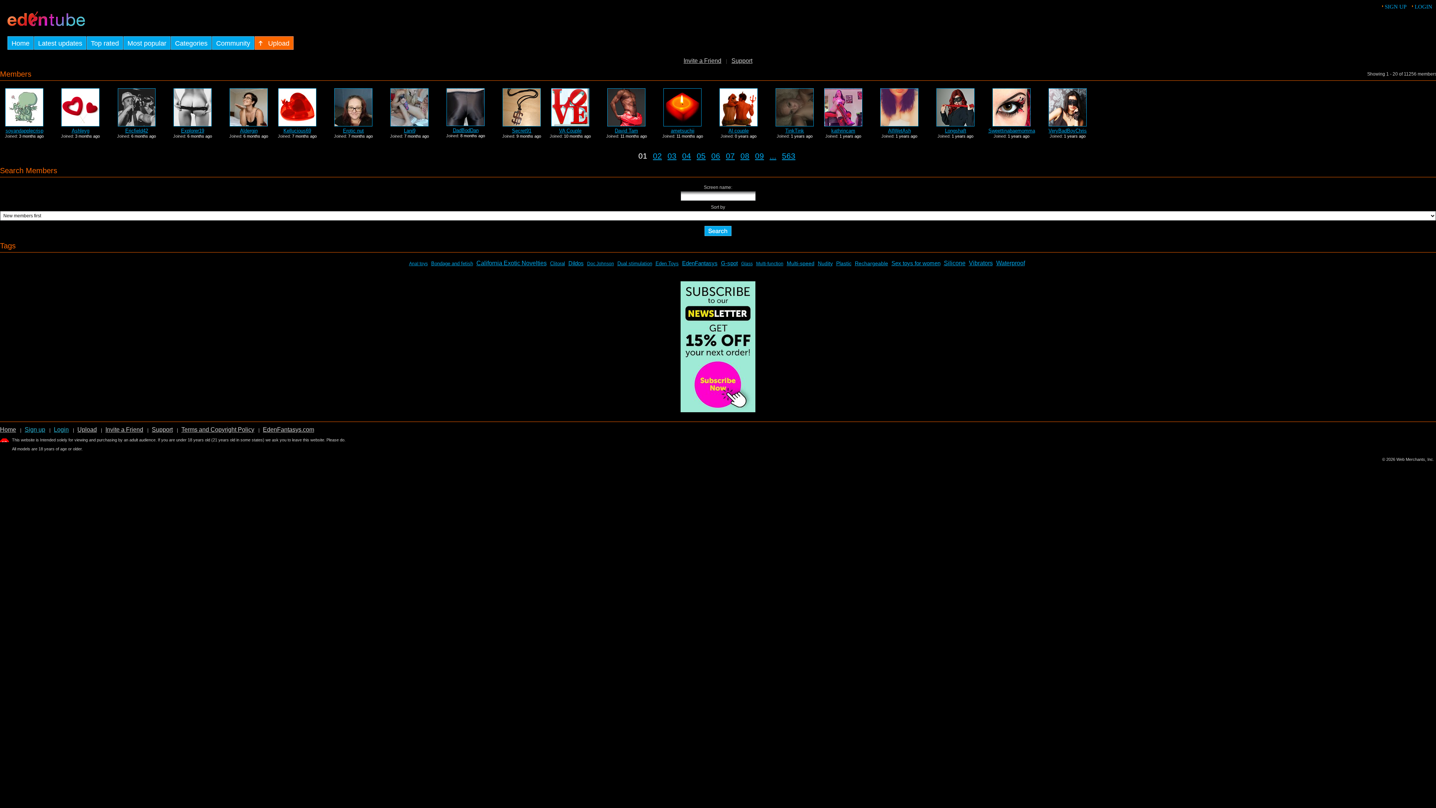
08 (744, 156)
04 (686, 156)
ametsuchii (682, 131)
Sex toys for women (916, 263)
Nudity (825, 263)
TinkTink (794, 131)
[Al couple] (738, 124)
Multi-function (769, 263)
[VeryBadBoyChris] (1068, 124)
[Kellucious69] (297, 124)
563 (788, 156)
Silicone (955, 263)
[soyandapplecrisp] (24, 124)
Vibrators (981, 263)
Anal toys (418, 263)
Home (8, 429)
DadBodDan (466, 130)
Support (741, 61)
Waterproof (1010, 263)
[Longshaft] (955, 124)
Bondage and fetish (452, 263)
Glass (747, 263)
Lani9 (409, 131)
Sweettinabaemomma (1011, 131)
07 (730, 156)
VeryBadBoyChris (1068, 131)
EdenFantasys (700, 263)
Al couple (738, 131)
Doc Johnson (600, 263)
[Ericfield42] (137, 124)
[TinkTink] (795, 124)
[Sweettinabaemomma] (1011, 124)
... (773, 156)
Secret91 (521, 131)
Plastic (844, 263)
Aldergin (249, 131)
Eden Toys (667, 263)
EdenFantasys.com (288, 429)
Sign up (1395, 7)
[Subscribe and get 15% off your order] (718, 410)
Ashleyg (80, 131)
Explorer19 (192, 131)
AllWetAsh (899, 131)
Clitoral (557, 263)
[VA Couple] (570, 124)
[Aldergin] (249, 124)
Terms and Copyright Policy (217, 429)
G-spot (729, 263)
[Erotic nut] (353, 124)
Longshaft (955, 131)
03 (672, 156)
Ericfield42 (136, 131)
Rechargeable (871, 263)
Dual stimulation (634, 263)
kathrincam (843, 131)
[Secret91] (522, 124)
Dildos (576, 263)
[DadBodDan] (466, 124)
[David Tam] (626, 124)
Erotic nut (353, 131)
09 (759, 156)
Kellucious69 (297, 131)
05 (701, 156)
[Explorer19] (193, 124)
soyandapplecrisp (24, 131)
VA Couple (570, 131)
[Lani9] (409, 124)
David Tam (626, 131)
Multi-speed (800, 263)
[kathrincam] (843, 124)
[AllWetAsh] (899, 124)
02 (657, 156)
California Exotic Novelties (511, 263)
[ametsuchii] (682, 124)
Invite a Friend (702, 61)
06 (715, 156)
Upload (87, 429)
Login (1423, 7)
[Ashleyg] (80, 124)
